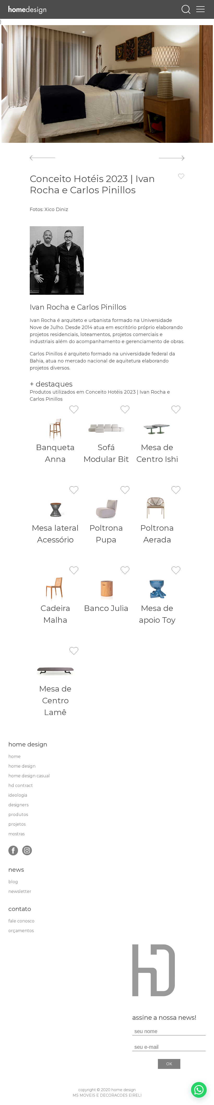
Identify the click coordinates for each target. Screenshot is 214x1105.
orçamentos (21, 930)
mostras (16, 833)
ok (169, 1064)
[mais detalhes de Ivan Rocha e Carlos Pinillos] (57, 260)
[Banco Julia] (106, 589)
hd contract (20, 785)
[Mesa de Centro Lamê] (55, 669)
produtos (18, 814)
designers (18, 804)
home (14, 756)
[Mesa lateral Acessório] (55, 508)
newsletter (19, 891)
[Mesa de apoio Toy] (157, 589)
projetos (17, 824)
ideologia (17, 795)
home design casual (29, 775)
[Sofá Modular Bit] (106, 428)
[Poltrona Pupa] (106, 508)
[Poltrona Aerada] (157, 508)
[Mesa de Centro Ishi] (157, 428)
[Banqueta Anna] (55, 428)
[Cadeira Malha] (55, 589)
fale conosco (21, 921)
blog (13, 881)
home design (21, 766)
